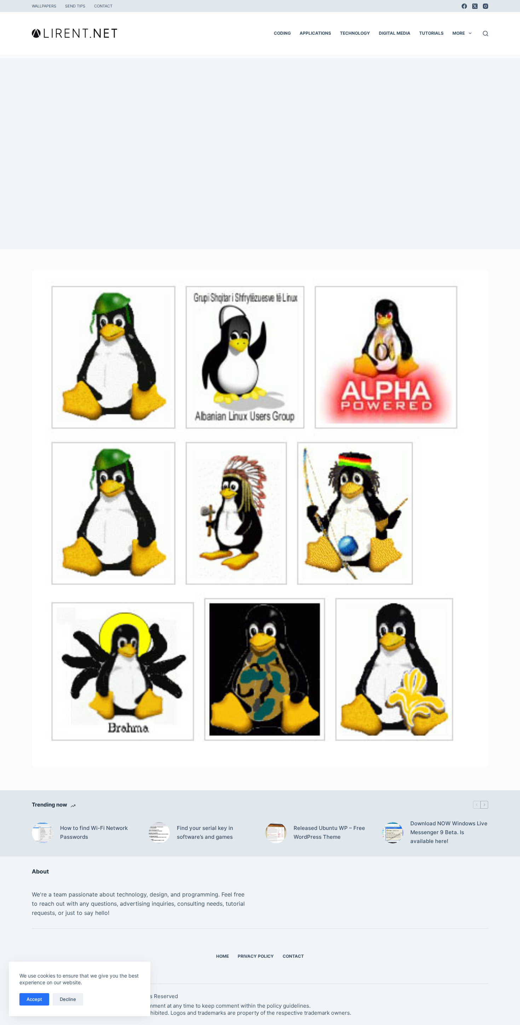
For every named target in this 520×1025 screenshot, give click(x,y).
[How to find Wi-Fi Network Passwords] (42, 832)
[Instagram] (485, 6)
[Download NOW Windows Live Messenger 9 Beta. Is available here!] (392, 832)
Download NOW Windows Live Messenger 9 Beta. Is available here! (448, 832)
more (458, 33)
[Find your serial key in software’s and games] (159, 832)
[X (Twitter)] (475, 6)
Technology (355, 33)
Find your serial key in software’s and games (205, 832)
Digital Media (394, 33)
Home (222, 956)
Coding (282, 33)
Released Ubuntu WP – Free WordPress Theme (329, 832)
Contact (103, 6)
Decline (68, 999)
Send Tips (75, 6)
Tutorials (431, 33)
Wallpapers (44, 6)
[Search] (485, 33)
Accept (34, 999)
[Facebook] (464, 6)
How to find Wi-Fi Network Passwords (94, 832)
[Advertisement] (260, 107)
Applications (315, 33)
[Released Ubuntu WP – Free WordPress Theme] (276, 832)
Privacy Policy (256, 956)
